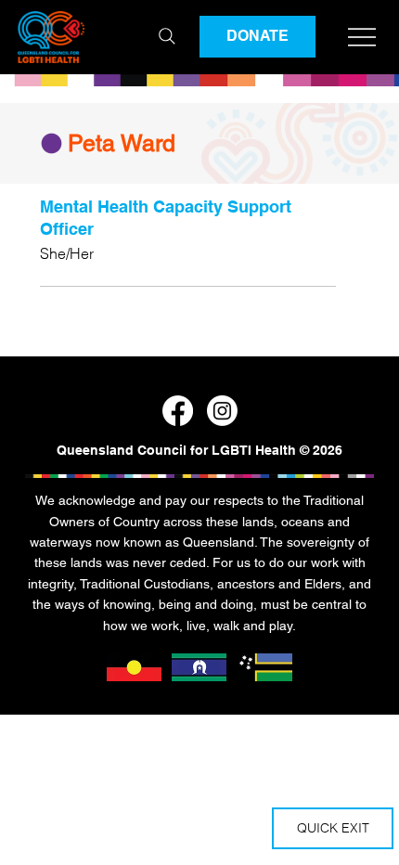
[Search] (167, 36)
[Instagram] (222, 410)
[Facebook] (177, 410)
